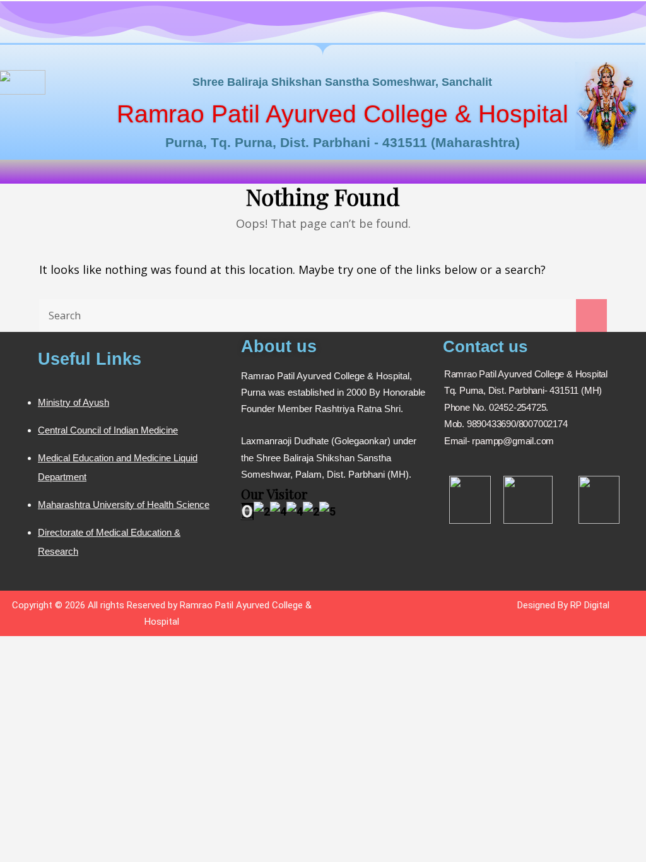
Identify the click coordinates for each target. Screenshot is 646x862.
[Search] (591, 315)
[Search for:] (323, 315)
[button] (323, 171)
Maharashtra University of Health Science (123, 504)
